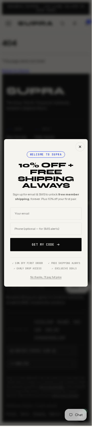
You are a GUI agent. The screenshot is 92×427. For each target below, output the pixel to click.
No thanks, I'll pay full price (46, 277)
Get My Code (43, 245)
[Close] (80, 146)
